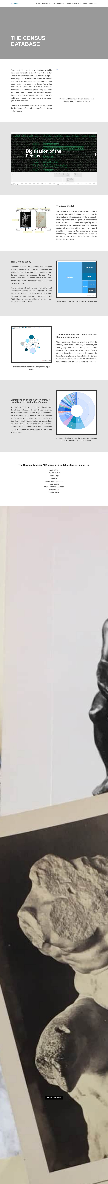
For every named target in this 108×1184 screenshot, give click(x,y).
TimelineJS (14, 184)
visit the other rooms (54, 1098)
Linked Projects (72, 3)
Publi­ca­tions (57, 3)
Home (38, 3)
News (85, 3)
